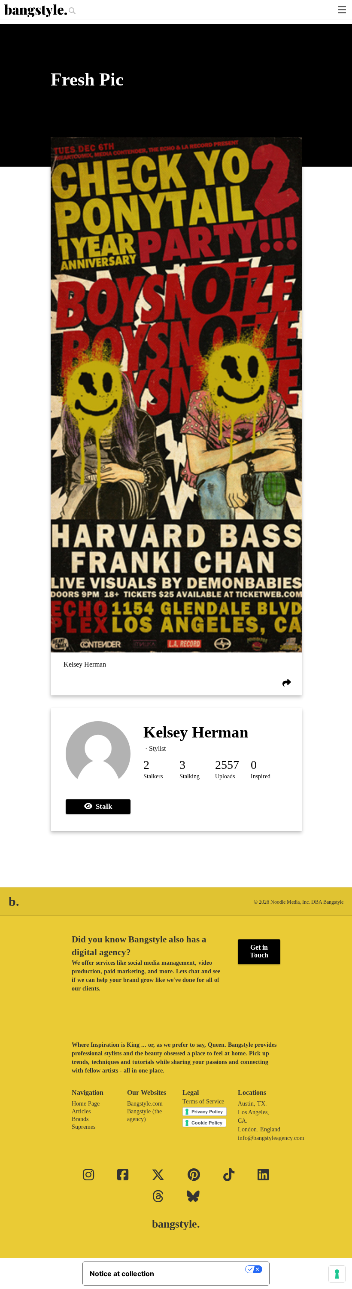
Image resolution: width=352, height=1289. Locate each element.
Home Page (86, 1103)
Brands (80, 1119)
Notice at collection (122, 1273)
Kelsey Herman (85, 664)
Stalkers (153, 776)
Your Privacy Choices (204, 1269)
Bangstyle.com (145, 1103)
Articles (81, 1111)
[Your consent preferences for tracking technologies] (337, 1274)
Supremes (83, 1127)
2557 (227, 764)
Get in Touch (259, 951)
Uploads (225, 776)
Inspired (260, 776)
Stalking (189, 776)
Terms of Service (203, 1101)
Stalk (102, 806)
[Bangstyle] (36, 10)
